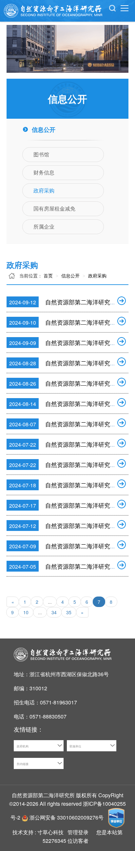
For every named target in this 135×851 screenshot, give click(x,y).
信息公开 (70, 275)
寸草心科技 (50, 832)
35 (68, 612)
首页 (48, 275)
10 (26, 612)
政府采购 (96, 275)
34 (54, 612)
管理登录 (78, 832)
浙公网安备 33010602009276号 (67, 817)
